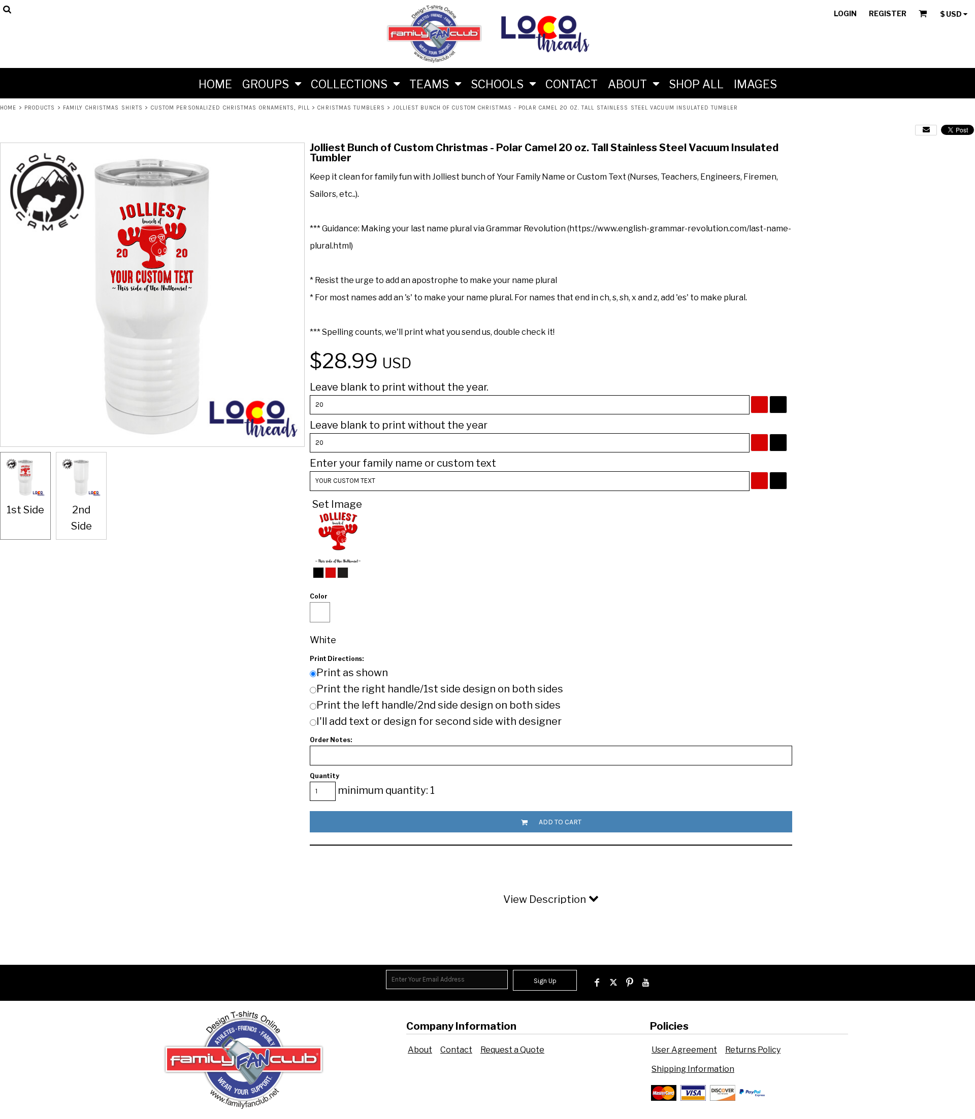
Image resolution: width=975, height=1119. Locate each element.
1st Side (25, 510)
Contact (456, 1050)
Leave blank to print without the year (399, 425)
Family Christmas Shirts (103, 107)
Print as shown (352, 673)
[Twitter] (613, 982)
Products (39, 107)
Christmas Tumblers (351, 107)
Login (845, 13)
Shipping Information (693, 1069)
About (420, 1050)
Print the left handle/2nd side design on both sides (438, 705)
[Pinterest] (630, 982)
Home (8, 107)
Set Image (337, 504)
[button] (271, 83)
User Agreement (684, 1050)
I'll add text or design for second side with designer (439, 721)
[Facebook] (597, 982)
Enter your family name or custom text (403, 463)
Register (887, 13)
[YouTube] (646, 982)
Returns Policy (753, 1050)
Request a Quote (512, 1050)
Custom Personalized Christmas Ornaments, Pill (230, 107)
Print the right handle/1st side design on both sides (439, 689)
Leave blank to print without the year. (399, 387)
